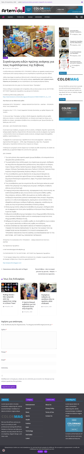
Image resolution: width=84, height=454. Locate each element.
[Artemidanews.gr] (3, 17)
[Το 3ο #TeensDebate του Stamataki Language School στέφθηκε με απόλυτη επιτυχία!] (64, 54)
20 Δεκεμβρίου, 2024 (76, 66)
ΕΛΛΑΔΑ (30, 17)
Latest (28, 438)
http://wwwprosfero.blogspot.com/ (12, 263)
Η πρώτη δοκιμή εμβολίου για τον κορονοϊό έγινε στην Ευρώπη (29, 305)
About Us (48, 405)
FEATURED (29, 435)
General (28, 408)
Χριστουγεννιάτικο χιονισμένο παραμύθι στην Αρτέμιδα (37, 2)
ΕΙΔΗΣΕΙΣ (10, 17)
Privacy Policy (50, 408)
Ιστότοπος (4, 368)
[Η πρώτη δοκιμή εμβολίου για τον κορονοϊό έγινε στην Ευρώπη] (29, 284)
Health (28, 420)
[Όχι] (82, 449)
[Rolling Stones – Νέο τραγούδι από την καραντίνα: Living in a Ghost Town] (9, 284)
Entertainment (30, 405)
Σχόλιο (4, 329)
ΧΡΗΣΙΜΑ (47, 17)
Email (3, 360)
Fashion (28, 423)
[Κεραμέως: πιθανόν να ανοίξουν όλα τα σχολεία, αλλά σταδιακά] (48, 284)
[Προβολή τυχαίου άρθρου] (81, 17)
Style (27, 427)
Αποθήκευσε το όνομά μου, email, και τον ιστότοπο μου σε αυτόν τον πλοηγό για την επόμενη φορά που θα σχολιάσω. (27, 380)
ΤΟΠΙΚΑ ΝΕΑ (20, 17)
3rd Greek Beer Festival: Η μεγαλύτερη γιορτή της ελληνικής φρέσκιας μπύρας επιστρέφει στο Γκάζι (76, 31)
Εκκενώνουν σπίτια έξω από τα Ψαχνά (15, 269)
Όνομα (4, 352)
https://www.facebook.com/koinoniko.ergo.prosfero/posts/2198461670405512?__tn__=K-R (27, 97)
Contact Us (49, 416)
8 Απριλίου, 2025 (76, 45)
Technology (29, 431)
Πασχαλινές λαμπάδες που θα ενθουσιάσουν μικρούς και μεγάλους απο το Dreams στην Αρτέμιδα (76, 42)
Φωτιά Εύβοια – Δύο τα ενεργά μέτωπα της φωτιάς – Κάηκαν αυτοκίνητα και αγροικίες (45, 271)
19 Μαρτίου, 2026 (76, 34)
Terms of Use (50, 412)
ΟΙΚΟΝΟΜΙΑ (38, 17)
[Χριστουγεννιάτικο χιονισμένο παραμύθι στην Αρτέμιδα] (64, 64)
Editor (17, 68)
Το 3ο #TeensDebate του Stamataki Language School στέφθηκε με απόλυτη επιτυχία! (76, 52)
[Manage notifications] (3, 450)
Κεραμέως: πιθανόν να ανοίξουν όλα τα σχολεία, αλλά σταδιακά (47, 299)
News (27, 412)
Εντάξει (40, 451)
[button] (13, 17)
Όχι (46, 451)
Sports (28, 416)
